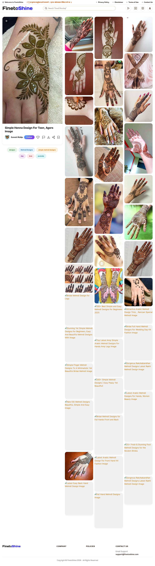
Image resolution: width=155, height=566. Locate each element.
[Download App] (128, 8)
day (22, 156)
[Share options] (90, 19)
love (30, 156)
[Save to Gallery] (90, 23)
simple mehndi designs (47, 150)
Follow (29, 137)
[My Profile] (150, 8)
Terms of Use (133, 2)
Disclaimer (119, 2)
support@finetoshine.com (127, 554)
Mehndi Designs (27, 150)
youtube (41, 156)
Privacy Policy (103, 2)
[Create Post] (142, 8)
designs (12, 150)
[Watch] (135, 8)
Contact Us (148, 2)
